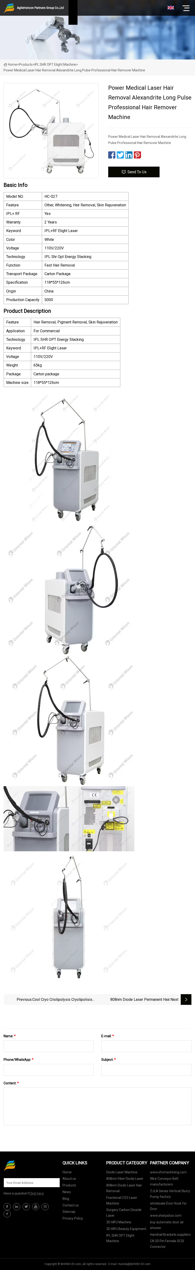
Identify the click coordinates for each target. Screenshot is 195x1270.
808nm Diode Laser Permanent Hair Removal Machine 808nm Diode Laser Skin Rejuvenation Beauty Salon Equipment (134, 1000)
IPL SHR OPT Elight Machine (55, 64)
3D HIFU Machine (118, 1222)
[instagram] (45, 1206)
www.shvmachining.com (168, 1172)
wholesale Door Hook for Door (168, 1206)
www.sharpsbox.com (165, 1215)
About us (69, 1179)
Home (12, 64)
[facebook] (7, 1206)
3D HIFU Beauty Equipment (126, 1229)
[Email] (53, 1182)
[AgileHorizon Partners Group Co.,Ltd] (27, 1165)
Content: (11, 1083)
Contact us (71, 1205)
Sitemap (69, 1212)
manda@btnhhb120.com (134, 1264)
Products (26, 64)
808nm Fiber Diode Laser (124, 1179)
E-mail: (107, 1036)
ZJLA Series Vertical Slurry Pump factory (170, 1194)
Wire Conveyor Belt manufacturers (164, 1181)
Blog (66, 1199)
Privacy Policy (73, 1218)
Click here (36, 1193)
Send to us (136, 172)
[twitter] (26, 1206)
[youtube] (35, 1206)
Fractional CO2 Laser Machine (121, 1200)
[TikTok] (7, 1213)
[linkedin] (16, 1206)
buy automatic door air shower (167, 1225)
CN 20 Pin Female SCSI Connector (167, 1244)
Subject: (108, 1060)
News (67, 1192)
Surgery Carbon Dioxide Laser (123, 1212)
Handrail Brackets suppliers (170, 1234)
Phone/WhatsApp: (19, 1060)
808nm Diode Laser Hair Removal (124, 1188)
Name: (10, 1036)
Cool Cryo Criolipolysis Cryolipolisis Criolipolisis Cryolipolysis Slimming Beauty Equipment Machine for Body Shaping (62, 1000)
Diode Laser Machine (121, 1172)
